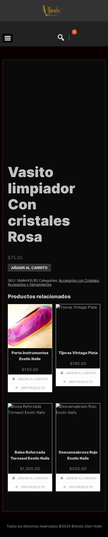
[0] (73, 38)
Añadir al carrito (29, 268)
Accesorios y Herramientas (29, 284)
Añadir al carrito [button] (33, 379)
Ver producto (33, 388)
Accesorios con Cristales (79, 280)
